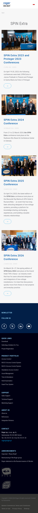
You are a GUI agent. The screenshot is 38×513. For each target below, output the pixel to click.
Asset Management (7, 373)
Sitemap (26, 508)
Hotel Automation (7, 381)
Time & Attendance (7, 377)
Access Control (6, 359)
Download (5, 341)
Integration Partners (8, 420)
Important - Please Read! (9, 454)
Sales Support (6, 396)
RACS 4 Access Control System (11, 366)
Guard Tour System (7, 384)
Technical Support (7, 399)
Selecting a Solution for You (10, 345)
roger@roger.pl (7, 441)
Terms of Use (6, 508)
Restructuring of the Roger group (12, 458)
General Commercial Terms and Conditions (16, 505)
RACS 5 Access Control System (11, 363)
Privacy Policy (17, 508)
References (5, 417)
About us (4, 413)
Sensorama (6, 500)
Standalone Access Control (10, 370)
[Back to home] (7, 4)
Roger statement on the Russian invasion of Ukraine (17, 461)
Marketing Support (7, 403)
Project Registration (8, 349)
